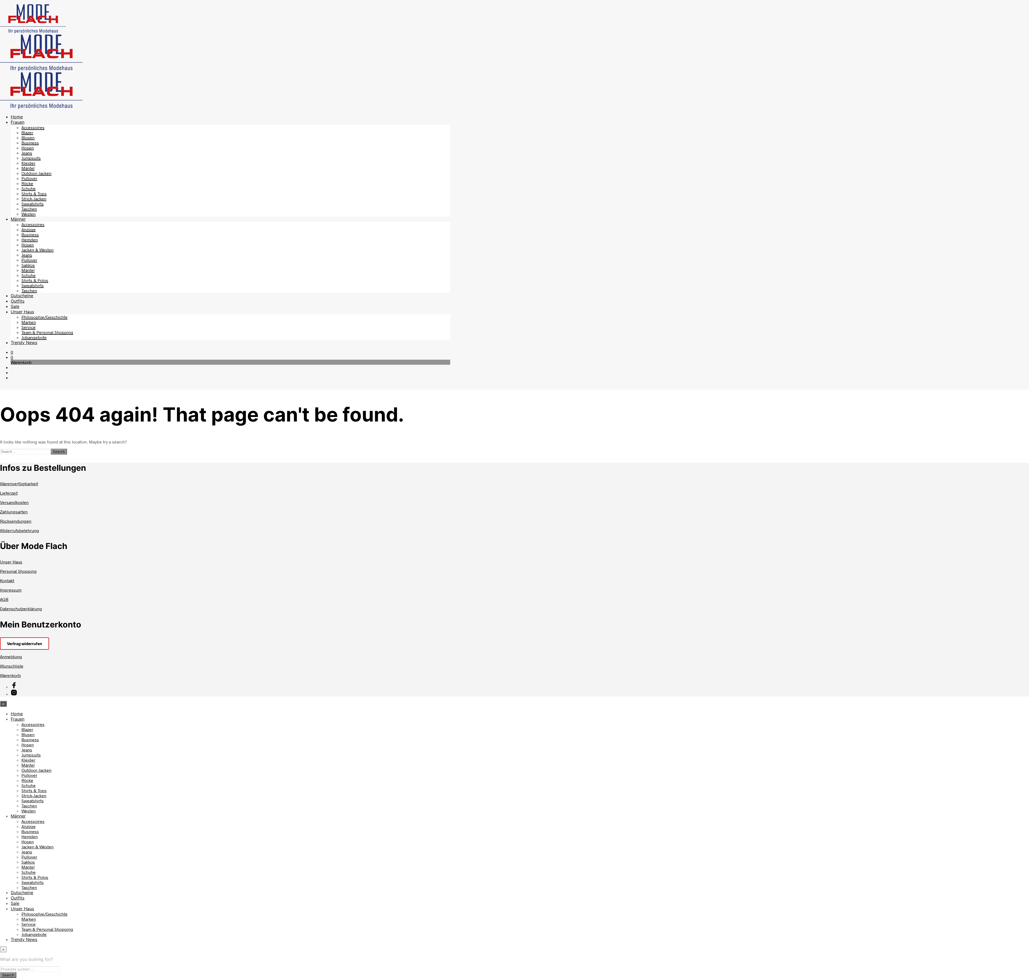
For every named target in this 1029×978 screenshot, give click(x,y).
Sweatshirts (32, 203)
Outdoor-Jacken (36, 173)
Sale (15, 306)
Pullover (29, 178)
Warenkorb (10, 675)
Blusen (28, 137)
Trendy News (24, 342)
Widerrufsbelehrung (19, 530)
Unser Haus (22, 311)
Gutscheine (22, 295)
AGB (4, 599)
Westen (28, 213)
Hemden (29, 239)
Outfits (17, 301)
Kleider (28, 162)
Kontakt (7, 580)
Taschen (29, 208)
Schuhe (28, 188)
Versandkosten (14, 502)
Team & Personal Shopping (47, 332)
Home (17, 116)
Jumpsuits (31, 157)
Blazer (27, 132)
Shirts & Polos (34, 280)
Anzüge (28, 229)
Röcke (27, 183)
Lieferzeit (9, 492)
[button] (12, 352)
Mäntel (28, 168)
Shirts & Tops (34, 193)
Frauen (17, 122)
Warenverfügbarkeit (19, 483)
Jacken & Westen (37, 249)
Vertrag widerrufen (24, 643)
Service (28, 327)
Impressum (10, 589)
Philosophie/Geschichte (44, 316)
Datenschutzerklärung (21, 608)
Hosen (27, 147)
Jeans (26, 152)
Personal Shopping (18, 571)
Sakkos (28, 265)
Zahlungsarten (14, 511)
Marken (28, 322)
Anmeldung (11, 656)
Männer (18, 219)
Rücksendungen (15, 521)
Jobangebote (34, 337)
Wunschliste (11, 665)
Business (30, 142)
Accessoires (32, 127)
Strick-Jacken (33, 198)
